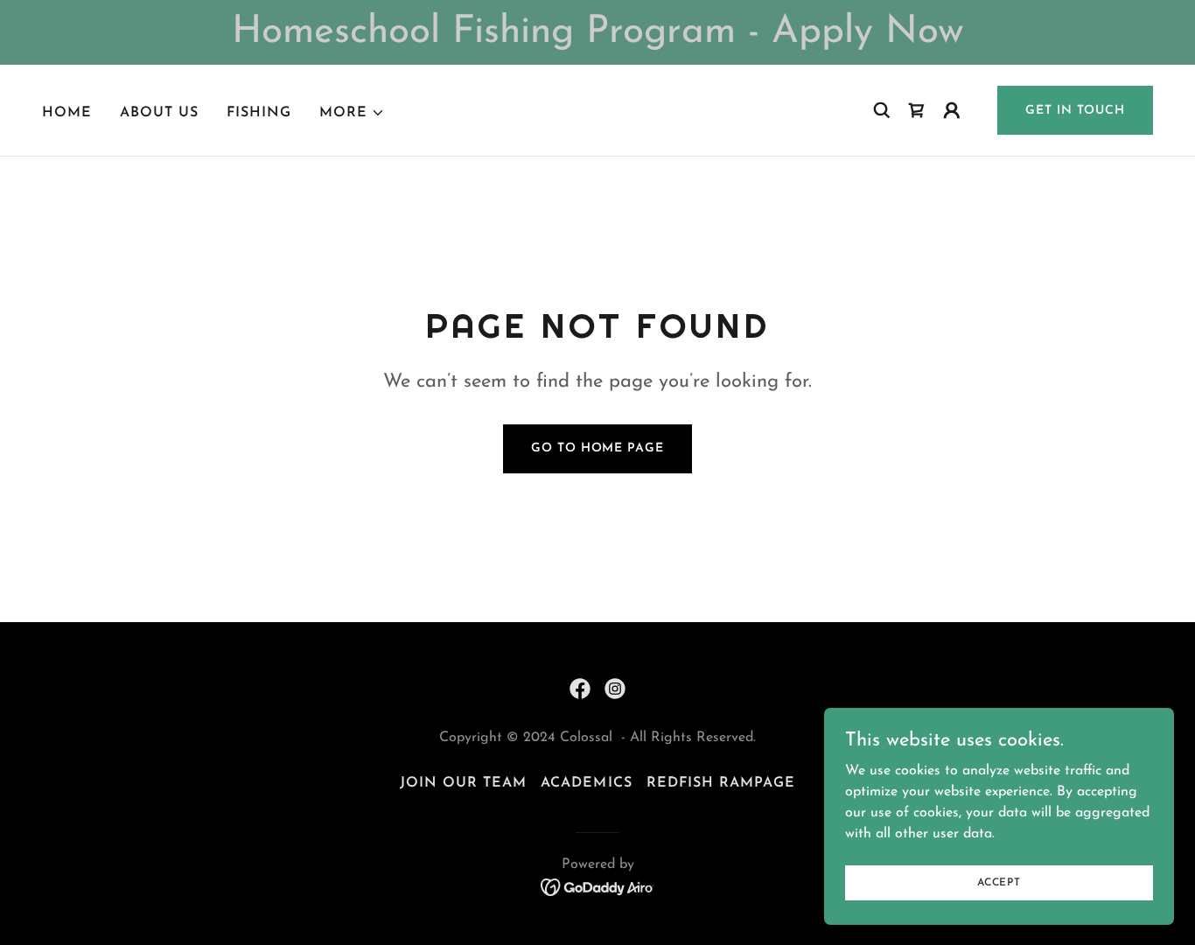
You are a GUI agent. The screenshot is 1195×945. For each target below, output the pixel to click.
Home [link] (67, 113)
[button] (352, 112)
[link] (580, 688)
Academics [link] (586, 783)
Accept (999, 882)
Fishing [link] (259, 113)
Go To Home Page (597, 448)
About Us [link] (159, 113)
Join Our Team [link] (463, 783)
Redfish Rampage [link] (720, 783)
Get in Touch (1075, 110)
